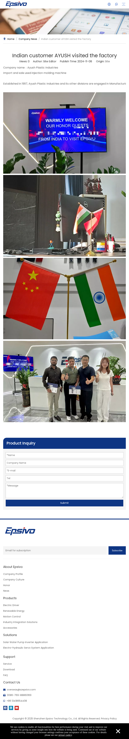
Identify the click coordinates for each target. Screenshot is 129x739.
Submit (64, 503)
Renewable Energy (14, 611)
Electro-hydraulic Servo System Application (28, 647)
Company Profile (13, 574)
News (6, 590)
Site (107, 61)
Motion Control (12, 616)
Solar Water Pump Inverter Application (25, 642)
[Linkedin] (11, 707)
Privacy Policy (109, 718)
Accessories (10, 627)
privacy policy (65, 735)
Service (7, 663)
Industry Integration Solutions (20, 622)
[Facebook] (5, 707)
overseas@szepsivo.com (21, 689)
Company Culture (13, 579)
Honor (6, 585)
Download (9, 669)
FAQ (5, 675)
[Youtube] (17, 707)
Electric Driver (11, 605)
